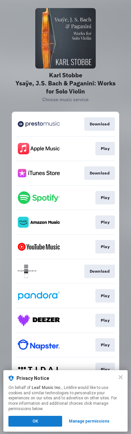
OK (35, 421)
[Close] (120, 377)
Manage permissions (89, 421)
